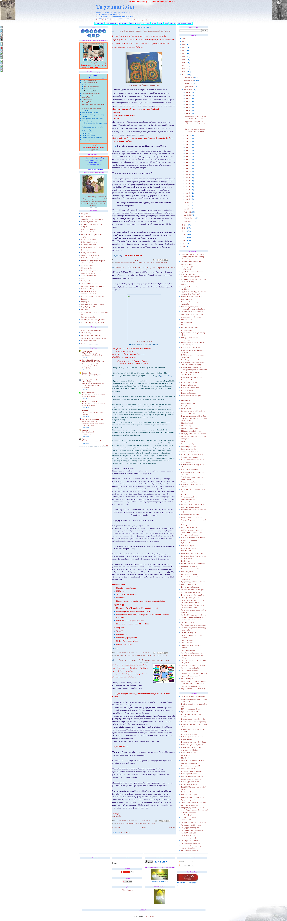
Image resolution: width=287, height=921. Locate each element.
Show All (105, 445)
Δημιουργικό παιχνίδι (124, 262)
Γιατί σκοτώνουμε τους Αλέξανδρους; (189, 303)
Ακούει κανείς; (186, 264)
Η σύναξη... (85, 250)
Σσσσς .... (84, 343)
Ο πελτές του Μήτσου (189, 774)
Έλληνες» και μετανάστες (190, 709)
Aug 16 (188, 153)
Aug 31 (188, 92)
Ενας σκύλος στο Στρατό (190, 327)
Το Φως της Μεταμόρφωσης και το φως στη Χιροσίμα (193, 847)
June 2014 (187, 206)
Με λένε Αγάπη (86, 268)
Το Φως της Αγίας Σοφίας (190, 668)
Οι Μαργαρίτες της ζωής (190, 515)
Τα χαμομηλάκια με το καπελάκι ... (194, 625)
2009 (184, 237)
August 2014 (188, 90)
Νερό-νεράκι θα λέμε (188, 449)
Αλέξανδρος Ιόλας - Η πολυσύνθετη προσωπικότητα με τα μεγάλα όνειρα (93, 423)
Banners (160, 23)
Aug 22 (188, 135)
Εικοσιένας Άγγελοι (88, 232)
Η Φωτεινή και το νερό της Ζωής (192, 737)
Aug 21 (188, 138)
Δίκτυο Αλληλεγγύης (90, 401)
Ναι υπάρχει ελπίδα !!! (189, 446)
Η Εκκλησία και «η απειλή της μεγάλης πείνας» (192, 373)
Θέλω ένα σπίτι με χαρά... (90, 255)
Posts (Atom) (125, 832)
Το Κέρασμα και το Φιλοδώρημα (192, 830)
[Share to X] (163, 260)
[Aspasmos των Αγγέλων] (1, 37)
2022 (184, 50)
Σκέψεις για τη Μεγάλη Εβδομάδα (193, 802)
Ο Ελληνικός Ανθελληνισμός (191, 469)
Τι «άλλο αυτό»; (187, 640)
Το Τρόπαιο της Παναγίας (190, 843)
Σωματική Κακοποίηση (89, 80)
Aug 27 (188, 101)
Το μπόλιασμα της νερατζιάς (91, 441)
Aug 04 (188, 190)
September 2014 (189, 87)
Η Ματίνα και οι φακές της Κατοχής (194, 722)
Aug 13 (188, 162)
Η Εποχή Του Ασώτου (189, 380)
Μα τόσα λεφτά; (187, 423)
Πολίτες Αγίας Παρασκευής (92, 419)
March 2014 (188, 215)
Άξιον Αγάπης (86, 333)
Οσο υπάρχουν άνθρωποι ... (191, 782)
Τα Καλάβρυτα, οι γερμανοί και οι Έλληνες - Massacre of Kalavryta (193, 616)
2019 (184, 60)
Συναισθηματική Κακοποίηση (91, 93)
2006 (184, 246)
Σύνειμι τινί (85, 309)
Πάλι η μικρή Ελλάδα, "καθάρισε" (193, 563)
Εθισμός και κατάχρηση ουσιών (91, 108)
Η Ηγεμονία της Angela (189, 382)
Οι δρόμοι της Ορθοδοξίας (190, 507)
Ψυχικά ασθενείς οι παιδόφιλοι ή (193, 689)
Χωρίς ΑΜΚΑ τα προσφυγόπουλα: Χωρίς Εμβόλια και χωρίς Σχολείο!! (194, 682)
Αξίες (125, 655)
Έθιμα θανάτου (186, 322)
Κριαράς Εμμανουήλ (135, 655)
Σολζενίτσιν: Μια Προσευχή (191, 805)
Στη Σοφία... (85, 301)
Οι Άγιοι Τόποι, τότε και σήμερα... (193, 504)
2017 (184, 66)
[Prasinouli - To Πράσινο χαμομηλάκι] (1, 66)
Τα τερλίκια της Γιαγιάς (190, 622)
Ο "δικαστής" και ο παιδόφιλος (192, 454)
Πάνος (166, 23)
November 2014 (189, 80)
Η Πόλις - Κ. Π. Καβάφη (189, 734)
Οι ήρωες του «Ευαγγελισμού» (192, 776)
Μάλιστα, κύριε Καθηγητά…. (191, 431)
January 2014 (188, 221)
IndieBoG (85, 430)
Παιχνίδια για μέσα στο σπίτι (157, 262)
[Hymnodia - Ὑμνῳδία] (1, 48)
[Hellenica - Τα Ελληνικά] (1, 45)
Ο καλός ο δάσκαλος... (189, 482)
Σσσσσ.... (84, 299)
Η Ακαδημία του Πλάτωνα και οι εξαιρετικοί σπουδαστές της (193, 363)
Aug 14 (188, 159)
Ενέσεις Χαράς (186, 330)
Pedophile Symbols (89, 89)
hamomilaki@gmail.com (105, 20)
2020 (184, 56)
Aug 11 (188, 169)
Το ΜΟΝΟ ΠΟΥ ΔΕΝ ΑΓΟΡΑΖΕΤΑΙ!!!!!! (188, 834)
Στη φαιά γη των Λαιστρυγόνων (193, 595)
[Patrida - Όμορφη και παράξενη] (1, 63)
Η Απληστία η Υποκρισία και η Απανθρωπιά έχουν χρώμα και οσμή (194, 368)
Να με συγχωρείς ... (188, 444)
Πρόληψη (87, 84)
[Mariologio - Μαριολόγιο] (1, 50)
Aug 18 (188, 147)
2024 (184, 44)
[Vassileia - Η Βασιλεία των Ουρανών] (1, 71)
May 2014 (187, 209)
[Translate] (1, 32)
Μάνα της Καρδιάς (88, 265)
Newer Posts (116, 828)
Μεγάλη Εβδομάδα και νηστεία (192, 760)
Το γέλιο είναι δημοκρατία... (191, 653)
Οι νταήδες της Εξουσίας (190, 527)
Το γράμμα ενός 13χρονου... (191, 825)
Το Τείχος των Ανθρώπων (190, 840)
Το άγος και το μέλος (88, 317)
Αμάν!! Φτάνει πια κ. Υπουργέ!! (192, 272)
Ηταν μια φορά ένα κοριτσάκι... (192, 745)
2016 (184, 69)
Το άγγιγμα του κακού (189, 650)
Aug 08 (188, 178)
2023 (184, 47)
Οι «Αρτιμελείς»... (87, 281)
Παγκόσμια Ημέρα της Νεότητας (92, 286)
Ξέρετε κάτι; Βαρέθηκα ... (190, 452)
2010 (184, 234)
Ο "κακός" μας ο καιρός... (190, 457)
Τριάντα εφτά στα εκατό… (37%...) (194, 673)
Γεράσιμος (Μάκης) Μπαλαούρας (89, 381)
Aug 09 (188, 175)
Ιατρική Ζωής (186, 400)
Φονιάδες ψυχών (187, 678)
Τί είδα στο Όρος (187, 643)
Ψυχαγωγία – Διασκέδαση (190, 686)
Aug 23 (188, 114)
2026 (184, 38)
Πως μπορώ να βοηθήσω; (190, 587)
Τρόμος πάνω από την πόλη (191, 676)
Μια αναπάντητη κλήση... (190, 763)
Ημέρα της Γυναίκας (188, 393)
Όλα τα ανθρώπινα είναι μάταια (193, 537)
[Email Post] (154, 260)
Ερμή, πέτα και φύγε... (89, 239)
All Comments (185, 865)
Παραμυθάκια (181, 23)
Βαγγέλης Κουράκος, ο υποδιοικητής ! (89, 433)
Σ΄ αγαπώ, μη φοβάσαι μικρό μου (93, 296)
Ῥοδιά (84, 439)
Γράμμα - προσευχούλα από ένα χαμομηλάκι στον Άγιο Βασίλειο (193, 308)
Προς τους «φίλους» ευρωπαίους (192, 797)
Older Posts (172, 828)
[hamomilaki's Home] (1, 27)
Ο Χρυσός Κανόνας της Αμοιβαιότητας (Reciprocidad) (92, 354)
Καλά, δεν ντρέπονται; (189, 406)
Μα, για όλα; (186, 426)
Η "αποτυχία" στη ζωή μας (190, 347)
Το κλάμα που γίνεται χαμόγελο (193, 665)
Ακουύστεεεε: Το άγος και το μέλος (93, 338)
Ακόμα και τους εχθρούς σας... (192, 261)
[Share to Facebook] (165, 260)
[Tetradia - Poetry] (1, 68)
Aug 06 (188, 184)
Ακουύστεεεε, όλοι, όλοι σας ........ (93, 335)
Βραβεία (153, 23)
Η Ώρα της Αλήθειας (188, 390)
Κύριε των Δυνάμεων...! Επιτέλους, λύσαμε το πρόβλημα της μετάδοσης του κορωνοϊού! (194, 418)
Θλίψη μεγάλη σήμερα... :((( (191, 747)
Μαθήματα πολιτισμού (189, 428)
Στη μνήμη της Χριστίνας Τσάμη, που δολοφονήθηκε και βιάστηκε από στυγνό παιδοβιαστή (194, 810)
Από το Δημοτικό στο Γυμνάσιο (128, 823)
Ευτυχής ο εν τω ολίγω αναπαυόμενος (189, 339)
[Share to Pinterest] (167, 260)
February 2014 (189, 218)
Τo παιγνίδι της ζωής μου (190, 597)
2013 (184, 225)
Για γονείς (143, 823)
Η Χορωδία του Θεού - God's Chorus (193, 742)
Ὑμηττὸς (85, 410)
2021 (184, 53)
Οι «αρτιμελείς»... (187, 502)
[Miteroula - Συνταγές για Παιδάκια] (1, 53)
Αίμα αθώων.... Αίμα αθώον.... (92, 219)
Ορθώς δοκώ (185, 543)
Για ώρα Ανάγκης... (112, 23)
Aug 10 (188, 172)
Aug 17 (188, 150)
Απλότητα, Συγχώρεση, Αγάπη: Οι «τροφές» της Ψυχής (193, 280)
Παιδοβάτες (185, 561)
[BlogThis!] (161, 260)
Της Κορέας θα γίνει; (188, 632)
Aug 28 (188, 98)
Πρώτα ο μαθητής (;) (188, 584)
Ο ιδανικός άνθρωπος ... (89, 275)
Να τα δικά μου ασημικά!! (190, 766)
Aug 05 (188, 187)
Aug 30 (188, 95)
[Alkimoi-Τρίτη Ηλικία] (1, 35)
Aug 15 (188, 156)
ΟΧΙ (82, 278)
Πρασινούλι (86, 373)
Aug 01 (188, 199)
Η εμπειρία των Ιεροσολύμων (191, 377)
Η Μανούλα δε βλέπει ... (90, 341)
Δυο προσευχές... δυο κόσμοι (191, 317)
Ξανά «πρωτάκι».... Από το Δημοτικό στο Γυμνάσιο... (195, 130)
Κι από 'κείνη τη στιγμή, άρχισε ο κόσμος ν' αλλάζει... (93, 261)
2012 (184, 228)
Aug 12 (188, 165)
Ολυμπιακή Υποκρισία (189, 540)
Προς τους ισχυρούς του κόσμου (192, 800)
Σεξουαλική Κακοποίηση (89, 82)
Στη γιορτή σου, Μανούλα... (191, 592)
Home (144, 828)
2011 (184, 231)
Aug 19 (188, 144)
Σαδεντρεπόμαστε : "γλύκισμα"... (193, 589)
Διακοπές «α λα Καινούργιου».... (193, 314)
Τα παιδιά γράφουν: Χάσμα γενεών (194, 822)
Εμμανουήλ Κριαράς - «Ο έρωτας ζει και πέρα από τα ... (196, 123)
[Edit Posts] (1, 30)
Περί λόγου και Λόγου (189, 574)
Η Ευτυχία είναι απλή (89, 242)
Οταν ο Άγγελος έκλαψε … (191, 784)
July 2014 (187, 203)
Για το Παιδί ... (123, 23)
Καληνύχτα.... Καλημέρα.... (91, 258)
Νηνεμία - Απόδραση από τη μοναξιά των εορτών (91, 272)
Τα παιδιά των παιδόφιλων (191, 620)
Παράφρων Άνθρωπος (189, 566)
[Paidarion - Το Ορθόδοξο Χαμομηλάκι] (1, 61)
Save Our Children (135, 23)
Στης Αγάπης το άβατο (89, 307)
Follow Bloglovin (127, 890)
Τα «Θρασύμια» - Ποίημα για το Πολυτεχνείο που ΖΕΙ (192, 606)
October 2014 (188, 83)
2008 (184, 240)
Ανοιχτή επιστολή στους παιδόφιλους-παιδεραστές (190, 275)
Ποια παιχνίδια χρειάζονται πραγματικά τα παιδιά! (195, 117)
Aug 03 (188, 193)
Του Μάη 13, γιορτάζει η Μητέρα (93, 320)
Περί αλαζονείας (187, 571)
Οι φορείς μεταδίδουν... (189, 535)
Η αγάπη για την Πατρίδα (190, 360)
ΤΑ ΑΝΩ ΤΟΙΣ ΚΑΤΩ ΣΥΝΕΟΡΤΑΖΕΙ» (188, 818)
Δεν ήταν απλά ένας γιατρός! (192, 312)
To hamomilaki (87, 351)
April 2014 (187, 212)
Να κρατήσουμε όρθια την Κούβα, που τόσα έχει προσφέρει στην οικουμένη (93, 385)
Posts (182, 861)
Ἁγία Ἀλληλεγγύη (88, 392)
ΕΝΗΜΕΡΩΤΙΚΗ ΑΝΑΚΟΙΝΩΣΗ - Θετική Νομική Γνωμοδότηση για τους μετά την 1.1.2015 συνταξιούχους (93, 365)
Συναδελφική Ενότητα (90, 360)
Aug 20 (188, 141)
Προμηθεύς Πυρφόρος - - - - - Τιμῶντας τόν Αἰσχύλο (91, 292)
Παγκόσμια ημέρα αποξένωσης (192, 553)
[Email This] (158, 260)
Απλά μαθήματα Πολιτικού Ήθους (193, 696)
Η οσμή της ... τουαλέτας (190, 388)
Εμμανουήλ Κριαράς (166, 376)
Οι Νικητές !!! (186, 525)
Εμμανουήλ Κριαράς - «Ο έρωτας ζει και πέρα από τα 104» (145, 267)
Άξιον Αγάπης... (87, 216)
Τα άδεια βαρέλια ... (188, 815)
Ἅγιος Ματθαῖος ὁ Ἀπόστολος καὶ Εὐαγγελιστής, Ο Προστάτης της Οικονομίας (193, 256)
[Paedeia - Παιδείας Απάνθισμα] (1, 58)
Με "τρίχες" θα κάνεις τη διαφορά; (193, 434)
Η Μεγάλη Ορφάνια (188, 385)
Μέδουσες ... (185, 441)
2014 (184, 75)
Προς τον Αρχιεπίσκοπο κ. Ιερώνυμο (194, 582)
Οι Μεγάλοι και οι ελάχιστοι (191, 517)
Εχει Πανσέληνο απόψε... (190, 711)
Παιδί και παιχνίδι (139, 262)
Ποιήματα (173, 23)
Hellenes (120, 655)
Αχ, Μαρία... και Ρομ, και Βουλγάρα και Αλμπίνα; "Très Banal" (194, 293)
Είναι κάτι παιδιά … (188, 325)
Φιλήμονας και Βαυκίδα (189, 850)
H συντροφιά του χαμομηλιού (91, 330)
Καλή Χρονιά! (186, 408)
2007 (184, 243)
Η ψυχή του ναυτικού (88, 252)
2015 (184, 72)
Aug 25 (188, 107)
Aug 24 (188, 110)
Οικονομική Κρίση (149, 655)
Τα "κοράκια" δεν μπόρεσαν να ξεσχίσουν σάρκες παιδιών (192, 601)
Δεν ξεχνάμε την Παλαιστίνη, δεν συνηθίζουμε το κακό (93, 395)
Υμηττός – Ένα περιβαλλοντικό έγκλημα (92, 413)
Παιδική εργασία (87, 100)
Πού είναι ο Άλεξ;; (87, 289)
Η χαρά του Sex (186, 739)
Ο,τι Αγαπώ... (186, 494)
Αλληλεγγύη (145, 23)
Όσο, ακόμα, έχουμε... (189, 545)
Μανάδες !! (185, 758)
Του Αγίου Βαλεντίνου (189, 671)
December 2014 (189, 77)
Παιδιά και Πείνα (187, 792)
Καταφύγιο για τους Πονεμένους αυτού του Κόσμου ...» (193, 412)
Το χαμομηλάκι (115, 6)
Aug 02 (188, 196)
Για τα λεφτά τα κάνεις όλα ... (192, 296)
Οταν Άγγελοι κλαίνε (189, 548)
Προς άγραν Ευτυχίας (189, 794)
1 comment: (146, 260)
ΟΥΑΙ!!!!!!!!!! (186, 551)
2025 (184, 41)
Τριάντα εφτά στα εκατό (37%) (92, 322)
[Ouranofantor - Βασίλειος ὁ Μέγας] (1, 55)
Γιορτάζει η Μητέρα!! (89, 229)
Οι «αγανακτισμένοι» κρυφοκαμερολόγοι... (189, 498)
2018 (184, 63)
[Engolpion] (1, 40)
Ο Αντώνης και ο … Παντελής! (192, 771)
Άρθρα (190, 23)
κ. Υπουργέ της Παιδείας (190, 750)
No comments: (146, 820)
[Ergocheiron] (1, 43)
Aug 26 (188, 104)
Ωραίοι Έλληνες (162, 655)
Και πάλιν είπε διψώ (188, 403)
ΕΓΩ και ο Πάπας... (188, 319)
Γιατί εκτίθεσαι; (187, 299)
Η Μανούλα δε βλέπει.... (90, 245)
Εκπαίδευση (151, 823)
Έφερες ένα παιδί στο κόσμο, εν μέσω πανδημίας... (192, 343)
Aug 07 (188, 181)
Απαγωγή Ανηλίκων (88, 102)
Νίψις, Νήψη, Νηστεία (189, 768)
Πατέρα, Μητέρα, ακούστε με (191, 569)
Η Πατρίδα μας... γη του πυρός (92, 247)
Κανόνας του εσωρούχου (91, 87)
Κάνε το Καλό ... (187, 755)
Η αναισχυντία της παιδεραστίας (193, 719)
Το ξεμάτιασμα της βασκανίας (192, 838)
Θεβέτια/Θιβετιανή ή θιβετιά (91, 375)
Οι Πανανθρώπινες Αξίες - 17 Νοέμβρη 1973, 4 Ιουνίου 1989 (191, 531)
